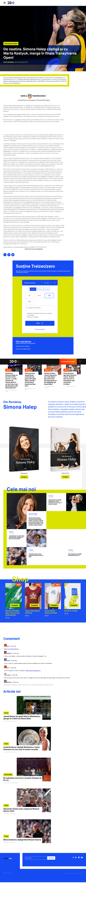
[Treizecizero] (10, 858)
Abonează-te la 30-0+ (68, 361)
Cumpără (24, 477)
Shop (20, 579)
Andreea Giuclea (14, 782)
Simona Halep (33, 514)
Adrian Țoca (73, 386)
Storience (72, 873)
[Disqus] (43, 664)
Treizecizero (12, 721)
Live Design (80, 873)
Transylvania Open (11, 43)
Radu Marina (8, 62)
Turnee (50, 496)
